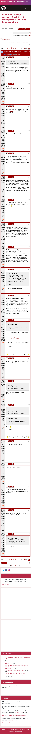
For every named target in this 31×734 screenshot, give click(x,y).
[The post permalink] (9, 57)
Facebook (8, 54)
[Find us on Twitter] (3, 570)
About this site (18, 731)
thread (11, 111)
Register (21, 28)
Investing (6, 40)
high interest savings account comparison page (14, 715)
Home (2, 38)
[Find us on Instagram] (9, 570)
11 (24, 48)
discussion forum (18, 712)
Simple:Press (14, 565)
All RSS (4, 563)
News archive (5, 584)
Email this (18, 54)
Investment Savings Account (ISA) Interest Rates (16, 42)
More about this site (7, 723)
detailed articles (6, 714)
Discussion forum (6, 39)
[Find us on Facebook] (6, 570)
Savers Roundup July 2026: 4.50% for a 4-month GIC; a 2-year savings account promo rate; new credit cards (16, 667)
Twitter (12, 54)
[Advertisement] (15, 603)
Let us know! (13, 720)
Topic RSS (27, 51)
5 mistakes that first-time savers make (14, 670)
